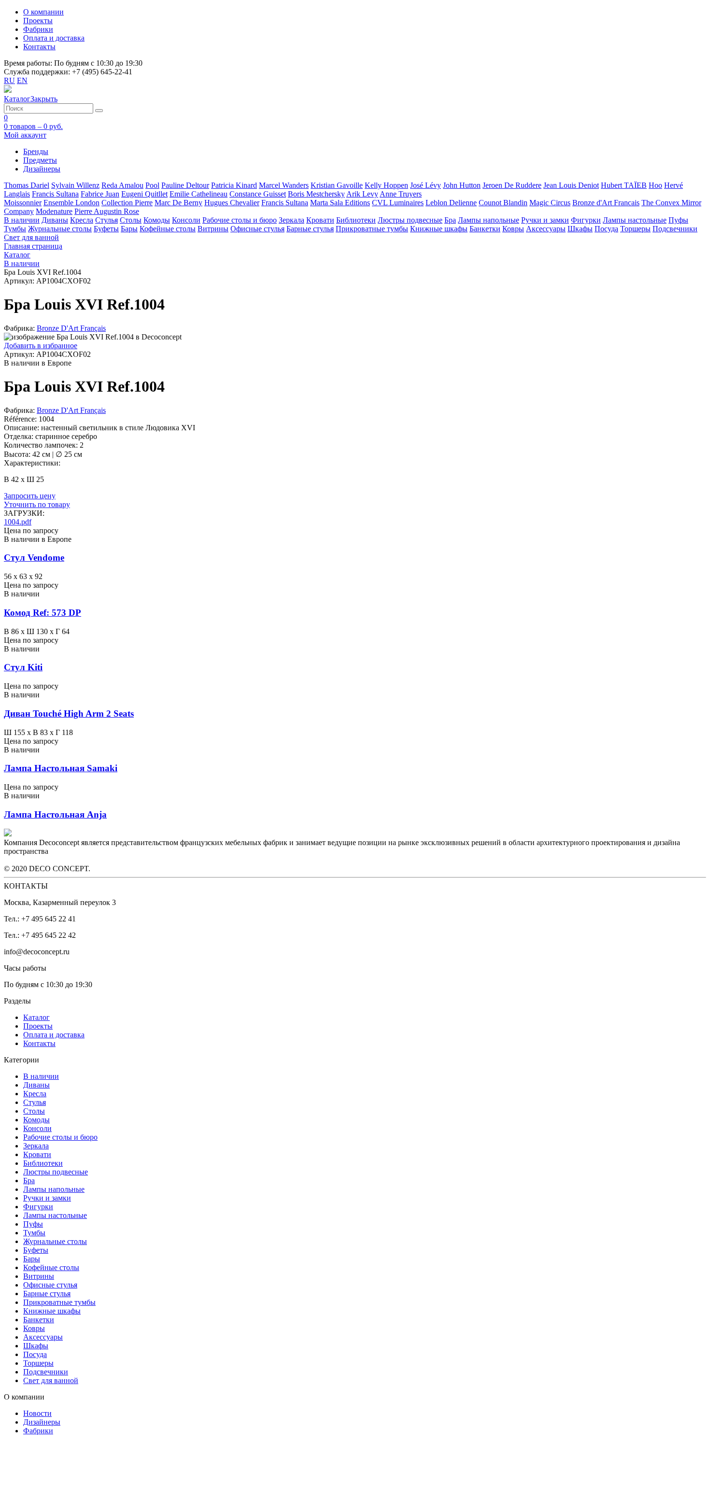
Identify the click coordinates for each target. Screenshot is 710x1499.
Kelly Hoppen (386, 185)
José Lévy (425, 185)
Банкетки (484, 229)
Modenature (54, 211)
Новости (37, 1413)
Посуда (606, 229)
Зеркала (291, 220)
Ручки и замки (545, 220)
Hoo (655, 185)
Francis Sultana (55, 194)
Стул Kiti (23, 667)
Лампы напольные (488, 220)
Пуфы (678, 220)
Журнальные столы (60, 229)
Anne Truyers (401, 194)
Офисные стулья (257, 229)
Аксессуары (546, 229)
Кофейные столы (168, 229)
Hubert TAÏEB (624, 185)
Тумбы (15, 229)
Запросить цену (30, 496)
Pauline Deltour (185, 185)
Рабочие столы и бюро (239, 220)
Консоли (186, 220)
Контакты (39, 46)
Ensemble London (71, 202)
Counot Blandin (503, 202)
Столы (131, 220)
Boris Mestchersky (316, 194)
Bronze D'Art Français (71, 328)
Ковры (513, 229)
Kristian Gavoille (337, 185)
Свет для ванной (31, 237)
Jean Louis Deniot (571, 185)
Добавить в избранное (40, 345)
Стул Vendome (34, 557)
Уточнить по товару (37, 504)
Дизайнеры (41, 1422)
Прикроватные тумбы (372, 229)
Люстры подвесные (410, 220)
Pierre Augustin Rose (106, 211)
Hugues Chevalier (231, 202)
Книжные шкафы (439, 229)
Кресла (81, 220)
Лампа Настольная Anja (55, 814)
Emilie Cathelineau (198, 194)
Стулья (106, 220)
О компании (43, 12)
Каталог (36, 1017)
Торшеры (635, 229)
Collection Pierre (127, 202)
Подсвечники (675, 229)
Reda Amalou (122, 185)
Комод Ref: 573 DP (42, 613)
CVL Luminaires (398, 202)
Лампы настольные (635, 220)
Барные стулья (310, 229)
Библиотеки (356, 220)
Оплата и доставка (54, 38)
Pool (152, 185)
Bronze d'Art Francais (605, 202)
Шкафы (580, 229)
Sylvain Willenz (75, 185)
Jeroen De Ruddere (512, 185)
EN (22, 80)
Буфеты (106, 229)
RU (9, 80)
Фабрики (38, 29)
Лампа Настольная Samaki (60, 768)
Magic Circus (549, 202)
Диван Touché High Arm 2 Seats (69, 713)
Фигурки (586, 220)
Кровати (320, 220)
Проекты (38, 20)
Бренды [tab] (35, 151)
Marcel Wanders (284, 185)
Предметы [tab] (40, 160)
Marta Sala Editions (340, 202)
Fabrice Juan (100, 194)
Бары (129, 229)
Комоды (156, 220)
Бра (450, 220)
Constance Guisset (257, 194)
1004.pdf (17, 522)
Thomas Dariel (26, 185)
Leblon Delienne (451, 202)
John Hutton (462, 185)
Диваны (55, 220)
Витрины (213, 229)
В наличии (22, 220)
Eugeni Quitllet (144, 194)
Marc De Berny (178, 202)
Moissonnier (23, 202)
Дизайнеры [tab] (41, 169)
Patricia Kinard (234, 185)
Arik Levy (362, 194)
